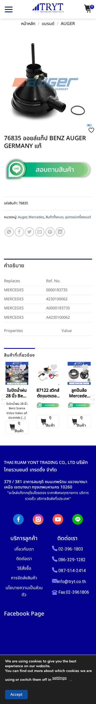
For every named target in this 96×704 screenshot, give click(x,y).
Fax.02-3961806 (73, 592)
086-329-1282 (72, 559)
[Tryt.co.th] (48, 10)
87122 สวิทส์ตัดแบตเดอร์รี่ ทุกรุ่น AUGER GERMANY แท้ (48, 393)
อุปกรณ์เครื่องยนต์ (78, 217)
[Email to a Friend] (40, 232)
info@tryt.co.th (71, 581)
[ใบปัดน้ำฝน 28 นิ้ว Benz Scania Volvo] (17, 373)
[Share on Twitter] (29, 232)
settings (59, 678)
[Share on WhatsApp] (9, 232)
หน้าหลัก (28, 23)
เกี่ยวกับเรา (24, 549)
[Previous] (3, 400)
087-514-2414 (72, 570)
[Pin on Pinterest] (50, 232)
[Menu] (8, 9)
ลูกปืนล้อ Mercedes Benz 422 (79, 393)
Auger (68, 23)
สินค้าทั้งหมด (54, 217)
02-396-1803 (70, 549)
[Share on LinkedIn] (60, 232)
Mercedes (36, 217)
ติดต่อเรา (24, 558)
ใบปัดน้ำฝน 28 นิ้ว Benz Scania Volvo (17, 393)
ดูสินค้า (19, 427)
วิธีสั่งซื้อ (24, 568)
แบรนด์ (48, 23)
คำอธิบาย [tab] (14, 266)
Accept (16, 694)
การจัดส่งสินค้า (24, 577)
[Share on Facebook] (19, 232)
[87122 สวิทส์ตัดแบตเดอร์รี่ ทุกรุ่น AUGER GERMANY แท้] (48, 373)
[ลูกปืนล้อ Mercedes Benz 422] (79, 373)
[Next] (92, 400)
